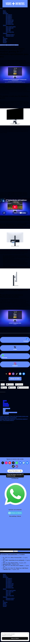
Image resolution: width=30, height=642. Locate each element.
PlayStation (5, 13)
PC (3, 37)
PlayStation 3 (9, 18)
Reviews (5, 41)
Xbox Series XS (9, 28)
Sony (4, 411)
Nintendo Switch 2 (10, 34)
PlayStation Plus (9, 21)
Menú (1, 8)
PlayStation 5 (9, 16)
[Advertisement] (15, 145)
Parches (4, 42)
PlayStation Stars (10, 24)
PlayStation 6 (9, 14)
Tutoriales (5, 38)
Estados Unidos (6, 408)
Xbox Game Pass (10, 32)
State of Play (6, 413)
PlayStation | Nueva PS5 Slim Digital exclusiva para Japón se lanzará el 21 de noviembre (14, 417)
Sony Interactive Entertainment (10, 412)
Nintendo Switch (10, 36)
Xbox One (8, 29)
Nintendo (5, 33)
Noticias (5, 12)
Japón (4, 409)
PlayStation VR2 (10, 20)
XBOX (4, 25)
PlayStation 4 (9, 17)
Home (4, 10)
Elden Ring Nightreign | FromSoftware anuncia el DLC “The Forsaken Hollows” (13, 419)
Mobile (4, 39)
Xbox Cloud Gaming (11, 26)
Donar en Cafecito (15, 638)
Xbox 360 (8, 30)
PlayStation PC (9, 22)
